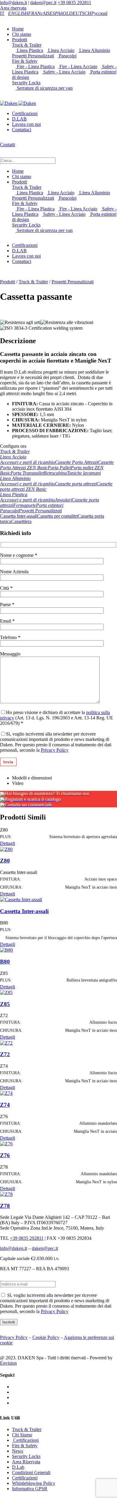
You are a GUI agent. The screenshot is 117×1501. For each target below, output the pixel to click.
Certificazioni (25, 113)
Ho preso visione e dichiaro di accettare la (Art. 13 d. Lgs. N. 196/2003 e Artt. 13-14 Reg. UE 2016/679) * (56, 718)
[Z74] (6, 1092)
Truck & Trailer (26, 45)
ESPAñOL (59, 13)
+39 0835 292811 (74, 2)
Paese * (7, 604)
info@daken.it (13, 2)
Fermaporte (24, 505)
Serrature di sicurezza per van (44, 88)
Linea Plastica (29, 50)
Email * (7, 620)
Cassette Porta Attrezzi (76, 462)
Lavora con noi (26, 124)
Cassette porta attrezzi (76, 483)
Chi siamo (21, 34)
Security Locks (26, 82)
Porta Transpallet (27, 473)
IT (2, 13)
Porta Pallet (59, 467)
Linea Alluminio (94, 50)
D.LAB (19, 118)
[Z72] (6, 1042)
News (17, 1450)
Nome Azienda (14, 571)
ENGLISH (18, 13)
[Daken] (18, 103)
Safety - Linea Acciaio (64, 71)
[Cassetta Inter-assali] (21, 899)
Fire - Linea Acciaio (77, 66)
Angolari (63, 499)
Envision (8, 1363)
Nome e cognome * (18, 555)
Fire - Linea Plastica (35, 66)
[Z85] (6, 992)
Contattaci (21, 129)
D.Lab (18, 1467)
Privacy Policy (54, 750)
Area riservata (13, 7)
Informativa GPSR (29, 1488)
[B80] (6, 949)
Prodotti (19, 39)
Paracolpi (67, 55)
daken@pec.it (43, 2)
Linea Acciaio (60, 50)
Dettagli (7, 843)
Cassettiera (21, 521)
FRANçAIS (39, 13)
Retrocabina (55, 473)
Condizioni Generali (31, 1472)
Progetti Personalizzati (73, 281)
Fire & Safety (25, 61)
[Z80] (6, 848)
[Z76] (6, 1143)
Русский (99, 13)
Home (18, 28)
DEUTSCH (80, 13)
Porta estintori (49, 505)
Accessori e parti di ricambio (27, 462)
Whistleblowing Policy (33, 1483)
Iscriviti (8, 1322)
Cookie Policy (45, 1337)
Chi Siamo (22, 1434)
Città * (6, 588)
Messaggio (10, 653)
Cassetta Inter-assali (18, 516)
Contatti (7, 144)
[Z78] (6, 1193)
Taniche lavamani (84, 473)
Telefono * (10, 637)
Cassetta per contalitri (57, 516)
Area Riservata (26, 1461)
